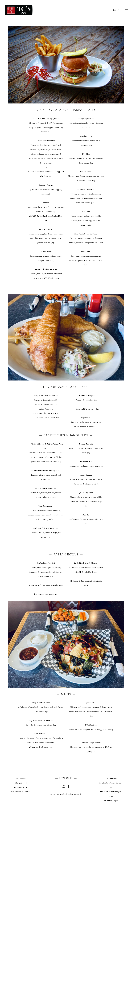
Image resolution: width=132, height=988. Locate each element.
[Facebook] (68, 786)
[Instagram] (63, 786)
